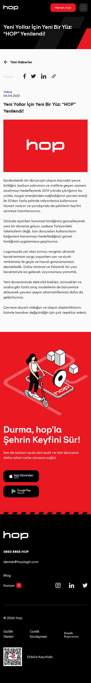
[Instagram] (58, 585)
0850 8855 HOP (16, 551)
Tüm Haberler (21, 62)
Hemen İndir (63, 8)
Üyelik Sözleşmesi (38, 634)
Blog (7, 575)
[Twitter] (85, 585)
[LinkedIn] (71, 585)
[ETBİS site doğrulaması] (12, 658)
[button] (83, 7)
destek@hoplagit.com (21, 562)
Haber (7, 92)
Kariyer (11, 585)
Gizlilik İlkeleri (8, 634)
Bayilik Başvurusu (71, 634)
